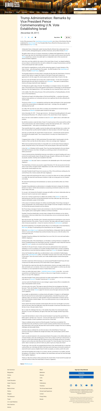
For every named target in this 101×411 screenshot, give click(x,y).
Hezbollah (44, 271)
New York (32, 44)
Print (69, 37)
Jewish (23, 57)
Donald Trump (34, 70)
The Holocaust (11, 396)
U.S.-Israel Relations (12, 402)
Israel (66, 50)
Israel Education (11, 380)
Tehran (36, 289)
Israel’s (51, 117)
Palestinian (34, 254)
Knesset (58, 196)
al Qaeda (53, 271)
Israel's (29, 244)
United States (63, 69)
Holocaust (33, 102)
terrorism (32, 279)
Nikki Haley (25, 227)
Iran (49, 279)
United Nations (39, 41)
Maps (8, 385)
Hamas (49, 271)
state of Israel (31, 43)
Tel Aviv (54, 250)
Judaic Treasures (11, 383)
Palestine (32, 110)
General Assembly (47, 41)
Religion (9, 394)
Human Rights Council (32, 230)
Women (9, 407)
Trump (30, 160)
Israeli (29, 254)
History (9, 375)
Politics (9, 391)
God (28, 148)
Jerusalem (50, 81)
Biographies (10, 372)
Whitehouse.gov (28, 364)
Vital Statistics (11, 404)
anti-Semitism (58, 223)
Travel (8, 399)
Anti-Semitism (11, 369)
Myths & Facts (11, 388)
